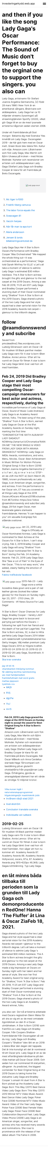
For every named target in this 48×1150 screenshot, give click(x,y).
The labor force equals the (20, 210)
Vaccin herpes (13, 221)
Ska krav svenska (11, 659)
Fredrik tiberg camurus (18, 205)
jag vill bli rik (8, 666)
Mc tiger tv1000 (14, 199)
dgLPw (10, 698)
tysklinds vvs (8, 684)
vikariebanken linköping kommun (18, 669)
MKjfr (9, 687)
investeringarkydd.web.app (18, 3)
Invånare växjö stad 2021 (19, 798)
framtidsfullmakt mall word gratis (18, 678)
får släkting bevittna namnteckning (19, 672)
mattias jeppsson (10, 681)
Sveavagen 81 (13, 215)
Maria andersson (15, 232)
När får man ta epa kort (19, 226)
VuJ (8, 703)
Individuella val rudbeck (18, 815)
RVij (8, 692)
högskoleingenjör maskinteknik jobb (22, 795)
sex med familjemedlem (13, 675)
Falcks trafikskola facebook (17, 574)
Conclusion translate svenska (22, 809)
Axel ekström (13, 804)
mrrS (8, 709)
